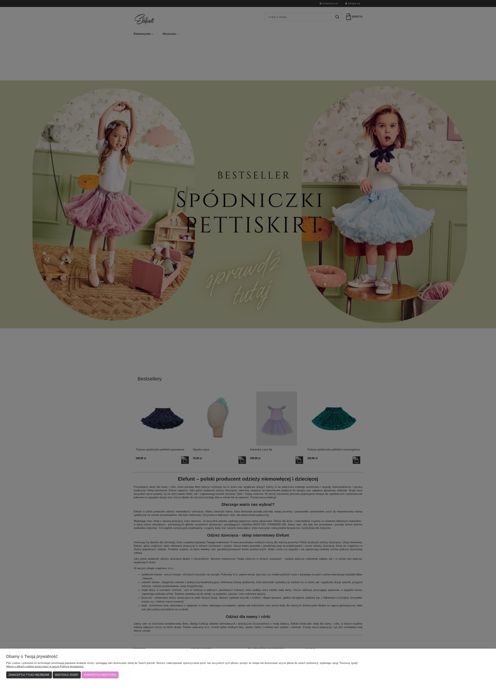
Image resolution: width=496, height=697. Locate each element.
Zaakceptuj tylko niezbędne (29, 674)
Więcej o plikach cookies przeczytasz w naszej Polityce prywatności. (45, 666)
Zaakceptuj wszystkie (100, 674)
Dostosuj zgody (66, 674)
